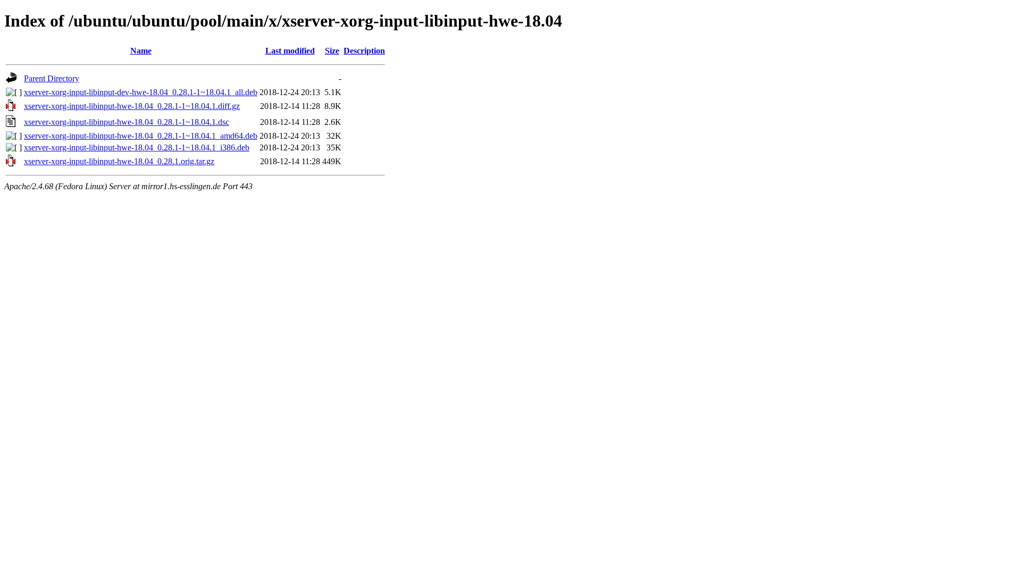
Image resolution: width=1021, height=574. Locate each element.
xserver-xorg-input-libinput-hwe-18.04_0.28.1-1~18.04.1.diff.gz (132, 106)
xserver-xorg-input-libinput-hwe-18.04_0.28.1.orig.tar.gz (119, 161)
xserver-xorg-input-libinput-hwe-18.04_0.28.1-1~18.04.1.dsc (126, 121)
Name (141, 50)
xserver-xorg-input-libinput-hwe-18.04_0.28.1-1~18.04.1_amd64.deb (140, 135)
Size (332, 50)
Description (364, 50)
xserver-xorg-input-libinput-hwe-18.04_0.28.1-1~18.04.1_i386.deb (136, 147)
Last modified (290, 50)
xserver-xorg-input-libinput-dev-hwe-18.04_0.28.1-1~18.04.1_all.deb (140, 92)
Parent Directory (51, 78)
